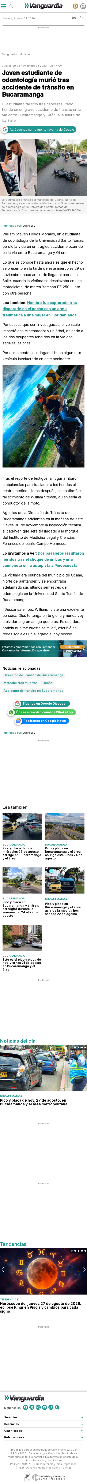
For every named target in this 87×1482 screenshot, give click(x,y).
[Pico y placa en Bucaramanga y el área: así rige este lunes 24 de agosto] (64, 826)
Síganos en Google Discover (45, 703)
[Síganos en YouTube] (44, 1407)
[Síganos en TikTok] (50, 1407)
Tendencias (9, 1299)
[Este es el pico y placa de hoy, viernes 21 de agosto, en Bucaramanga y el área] (22, 938)
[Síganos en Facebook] (25, 1407)
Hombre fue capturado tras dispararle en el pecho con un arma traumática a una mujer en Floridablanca (40, 308)
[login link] (83, 6)
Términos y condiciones (47, 1460)
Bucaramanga (14, 844)
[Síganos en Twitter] (31, 1407)
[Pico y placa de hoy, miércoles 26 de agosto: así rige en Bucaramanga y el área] (22, 826)
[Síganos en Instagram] (38, 1407)
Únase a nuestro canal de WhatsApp (44, 712)
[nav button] (3, 6)
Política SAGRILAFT (22, 1464)
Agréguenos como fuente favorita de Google (42, 129)
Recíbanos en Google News (44, 720)
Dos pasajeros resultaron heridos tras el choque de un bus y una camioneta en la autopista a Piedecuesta (43, 559)
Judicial (25, 54)
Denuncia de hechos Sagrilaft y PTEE (48, 1467)
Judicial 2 (29, 225)
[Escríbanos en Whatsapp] (57, 1407)
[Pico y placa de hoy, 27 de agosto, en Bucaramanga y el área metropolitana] (43, 1068)
